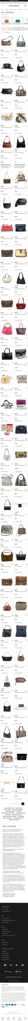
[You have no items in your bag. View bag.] (25, 6)
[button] (25, 6)
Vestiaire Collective (8, 948)
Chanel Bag (21, 816)
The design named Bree (8, 896)
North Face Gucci (16, 814)
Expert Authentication (19, 164)
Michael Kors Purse (18, 818)
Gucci (7, 9)
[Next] (17, 803)
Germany (19, 1013)
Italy (25, 1013)
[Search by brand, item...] (2, 5)
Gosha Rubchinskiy (18, 809)
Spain (22, 1013)
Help (3, 940)
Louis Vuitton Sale (20, 813)
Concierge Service (6, 911)
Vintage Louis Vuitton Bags (9, 816)
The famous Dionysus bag (9, 893)
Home (2, 9)
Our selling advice (6, 931)
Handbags (20, 9)
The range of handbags (8, 884)
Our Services (5, 906)
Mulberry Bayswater (14, 819)
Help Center (5, 942)
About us (4, 951)
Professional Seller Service (8, 935)
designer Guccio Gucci (14, 837)
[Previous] (10, 803)
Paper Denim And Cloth (8, 813)
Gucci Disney (7, 809)
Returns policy (5, 922)
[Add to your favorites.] (12, 50)
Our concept (5, 909)
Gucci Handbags (7, 818)
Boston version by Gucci (9, 895)
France (3, 1013)
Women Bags (13, 9)
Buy (3, 915)
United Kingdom (8, 1013)
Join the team (5, 957)
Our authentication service (8, 920)
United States (14, 1013)
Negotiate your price (6, 164)
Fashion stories (6, 959)
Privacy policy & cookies (13, 980)
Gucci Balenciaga (10, 811)
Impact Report (5, 955)
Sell (3, 926)
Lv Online (18, 811)
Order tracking (5, 918)
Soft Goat (7, 814)
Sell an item (5, 933)
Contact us (4, 944)
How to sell (4, 929)
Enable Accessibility (14, 0)
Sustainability (5, 953)
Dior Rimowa (18, 808)
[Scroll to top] (23, 803)
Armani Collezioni (9, 808)
